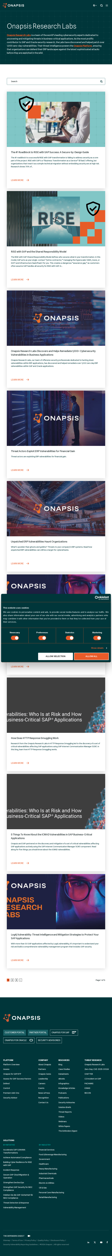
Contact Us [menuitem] (43, 1102)
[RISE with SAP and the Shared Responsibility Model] (56, 218)
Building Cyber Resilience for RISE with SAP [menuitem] (17, 1163)
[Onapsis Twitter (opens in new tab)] (95, 1242)
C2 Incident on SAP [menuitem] (93, 1079)
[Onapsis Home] (21, 1018)
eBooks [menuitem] (61, 1079)
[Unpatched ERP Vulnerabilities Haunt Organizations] (56, 508)
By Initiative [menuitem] (9, 1145)
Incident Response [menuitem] (11, 1170)
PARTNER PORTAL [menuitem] (38, 1032)
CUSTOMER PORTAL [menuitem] (14, 1032)
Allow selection (55, 656)
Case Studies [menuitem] (64, 1069)
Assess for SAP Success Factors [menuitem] (17, 1079)
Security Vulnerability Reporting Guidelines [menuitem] (20, 1244)
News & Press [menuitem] (44, 1093)
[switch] (42, 638)
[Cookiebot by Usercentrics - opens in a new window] (97, 598)
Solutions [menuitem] (8, 1140)
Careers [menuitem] (41, 1083)
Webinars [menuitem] (62, 1121)
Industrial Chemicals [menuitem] (48, 1173)
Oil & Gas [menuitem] (43, 1188)
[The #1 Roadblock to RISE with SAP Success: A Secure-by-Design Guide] (56, 119)
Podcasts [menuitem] (62, 1093)
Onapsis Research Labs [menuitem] (95, 1064)
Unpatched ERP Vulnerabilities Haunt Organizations (39, 541)
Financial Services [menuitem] (46, 1150)
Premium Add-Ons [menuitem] (11, 1093)
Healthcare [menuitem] (44, 1164)
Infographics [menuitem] (63, 1083)
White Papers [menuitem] (64, 1126)
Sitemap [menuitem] (6, 1240)
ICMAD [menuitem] (87, 1088)
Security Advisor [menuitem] (10, 1098)
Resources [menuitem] (64, 1060)
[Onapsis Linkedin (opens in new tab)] (88, 1242)
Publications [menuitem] (63, 1098)
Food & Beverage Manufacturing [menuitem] (53, 1154)
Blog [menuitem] (60, 1064)
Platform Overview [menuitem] (11, 1064)
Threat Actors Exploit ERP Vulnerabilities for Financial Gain (43, 451)
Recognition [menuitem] (43, 1098)
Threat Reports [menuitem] (65, 1112)
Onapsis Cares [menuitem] (44, 1074)
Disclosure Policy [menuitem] (58, 1240)
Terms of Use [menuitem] (17, 1240)
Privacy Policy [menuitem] (30, 1240)
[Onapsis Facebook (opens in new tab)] (108, 1242)
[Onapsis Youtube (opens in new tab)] (101, 1242)
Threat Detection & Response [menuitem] (16, 1203)
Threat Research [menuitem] (93, 1060)
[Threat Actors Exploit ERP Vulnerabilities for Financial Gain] (56, 418)
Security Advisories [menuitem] (66, 1102)
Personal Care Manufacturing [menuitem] (51, 1192)
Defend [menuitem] (6, 1083)
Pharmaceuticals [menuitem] (46, 1178)
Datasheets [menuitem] (63, 1074)
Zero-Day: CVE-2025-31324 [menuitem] (97, 1069)
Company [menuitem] (43, 1060)
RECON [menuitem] (88, 1093)
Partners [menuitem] (42, 1069)
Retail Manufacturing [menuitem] (48, 1197)
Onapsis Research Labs (19, 35)
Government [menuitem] (44, 1159)
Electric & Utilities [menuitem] (46, 1183)
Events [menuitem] (41, 1088)
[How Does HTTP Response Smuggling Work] (56, 705)
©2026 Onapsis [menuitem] (46, 1244)
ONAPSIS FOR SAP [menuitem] (60, 1032)
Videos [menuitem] (61, 1117)
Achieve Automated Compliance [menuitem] (17, 1157)
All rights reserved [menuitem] (61, 1244)
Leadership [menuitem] (43, 1079)
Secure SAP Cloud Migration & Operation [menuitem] (16, 1176)
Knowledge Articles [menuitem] (66, 1088)
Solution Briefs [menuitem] (64, 1107)
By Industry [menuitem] (45, 1145)
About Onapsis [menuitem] (44, 1064)
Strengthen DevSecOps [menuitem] (13, 1182)
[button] (101, 81)
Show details (97, 648)
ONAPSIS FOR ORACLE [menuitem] (16, 1040)
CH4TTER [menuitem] (89, 1074)
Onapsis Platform (83, 46)
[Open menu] (106, 5)
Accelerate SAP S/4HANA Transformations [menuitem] (14, 1151)
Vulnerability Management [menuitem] (14, 1207)
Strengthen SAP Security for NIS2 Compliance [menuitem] (17, 1188)
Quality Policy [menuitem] (43, 1240)
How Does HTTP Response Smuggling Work (35, 738)
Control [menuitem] (6, 1088)
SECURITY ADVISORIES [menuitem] (49, 1040)
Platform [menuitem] (8, 1060)
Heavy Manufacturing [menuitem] (48, 1169)
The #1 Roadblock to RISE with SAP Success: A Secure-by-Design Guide (50, 152)
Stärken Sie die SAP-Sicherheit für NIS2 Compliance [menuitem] (18, 1196)
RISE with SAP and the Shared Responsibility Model (39, 251)
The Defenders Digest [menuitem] (67, 1131)
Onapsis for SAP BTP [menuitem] (12, 1074)
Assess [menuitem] (6, 1069)
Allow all (91, 656)
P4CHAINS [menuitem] (89, 1083)
